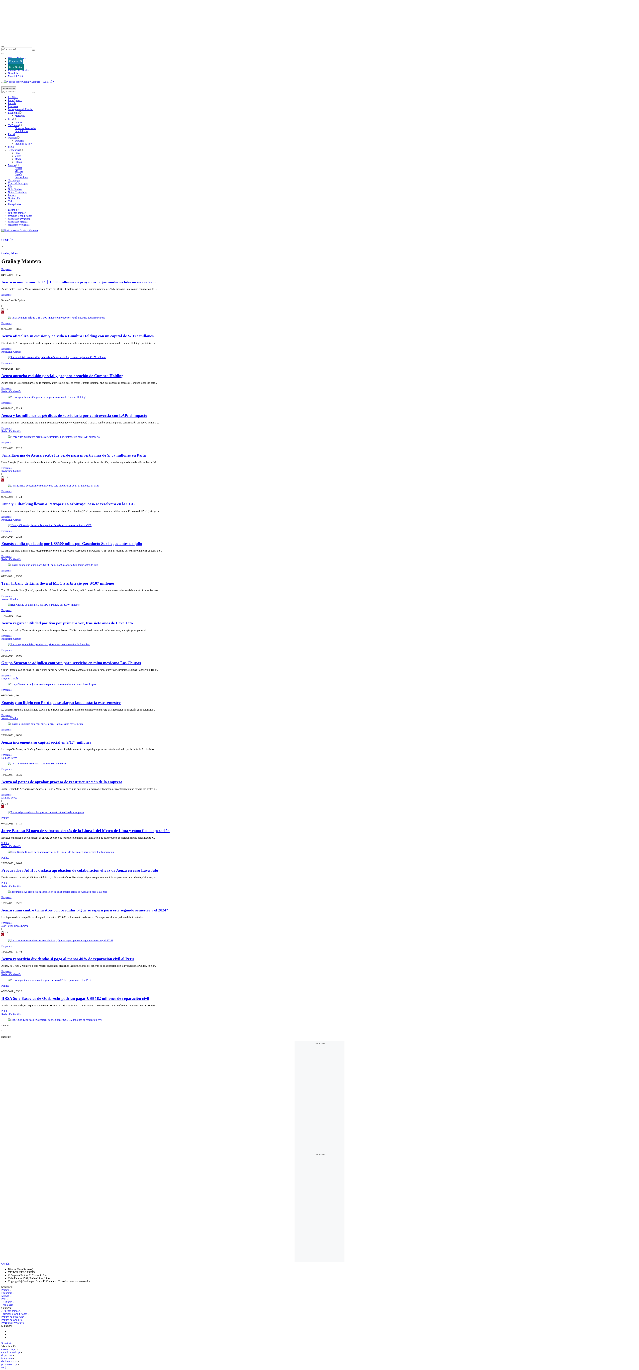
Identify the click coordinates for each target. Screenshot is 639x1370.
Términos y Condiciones (14, 1313)
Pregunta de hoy (23, 143)
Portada (12, 103)
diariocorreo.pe (9, 1361)
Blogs (11, 146)
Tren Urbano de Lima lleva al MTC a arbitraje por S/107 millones (57, 583)
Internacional (21, 177)
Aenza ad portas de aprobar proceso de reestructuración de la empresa (61, 782)
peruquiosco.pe (9, 1364)
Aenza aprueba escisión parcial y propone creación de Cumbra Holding (62, 376)
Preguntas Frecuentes (12, 1322)
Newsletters (14, 73)
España (18, 174)
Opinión (12, 137)
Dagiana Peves (9, 757)
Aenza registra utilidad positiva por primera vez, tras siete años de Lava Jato (67, 623)
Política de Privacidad (12, 1316)
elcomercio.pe (8, 1349)
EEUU (18, 168)
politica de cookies (17, 221)
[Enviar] (33, 50)
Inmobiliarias (21, 131)
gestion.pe (13, 209)
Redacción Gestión (11, 351)
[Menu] (2, 46)
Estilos (18, 162)
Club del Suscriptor (18, 183)
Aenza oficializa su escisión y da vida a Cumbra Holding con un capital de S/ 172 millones (77, 336)
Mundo (12, 165)
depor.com (6, 1355)
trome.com (6, 1358)
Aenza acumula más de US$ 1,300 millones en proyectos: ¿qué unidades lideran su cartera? (78, 282)
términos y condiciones (20, 215)
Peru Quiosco (15, 100)
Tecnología (14, 180)
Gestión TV (14, 198)
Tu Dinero (13, 125)
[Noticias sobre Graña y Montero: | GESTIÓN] (29, 81)
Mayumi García (9, 678)
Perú (10, 119)
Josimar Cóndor (9, 599)
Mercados (20, 115)
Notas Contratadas (17, 192)
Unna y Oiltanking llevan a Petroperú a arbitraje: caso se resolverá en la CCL (68, 504)
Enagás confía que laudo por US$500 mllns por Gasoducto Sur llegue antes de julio (71, 543)
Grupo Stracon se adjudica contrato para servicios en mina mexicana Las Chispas (71, 663)
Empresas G (15, 61)
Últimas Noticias (16, 58)
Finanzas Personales (18, 70)
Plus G (11, 134)
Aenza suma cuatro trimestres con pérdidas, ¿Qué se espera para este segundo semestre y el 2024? (84, 910)
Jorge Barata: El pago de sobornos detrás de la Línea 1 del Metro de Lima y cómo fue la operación (85, 830)
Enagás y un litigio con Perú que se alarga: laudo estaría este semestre (61, 702)
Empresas (13, 64)
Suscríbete (6, 1343)
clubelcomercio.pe (10, 1352)
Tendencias (14, 150)
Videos (11, 201)
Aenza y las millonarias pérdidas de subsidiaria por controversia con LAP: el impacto (74, 415)
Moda (18, 159)
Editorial (19, 140)
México (19, 171)
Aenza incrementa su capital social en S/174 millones (46, 742)
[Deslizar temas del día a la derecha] (2, 82)
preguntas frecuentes (18, 224)
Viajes (18, 156)
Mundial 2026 (15, 76)
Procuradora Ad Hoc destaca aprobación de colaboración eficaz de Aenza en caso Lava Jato (79, 870)
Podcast (12, 195)
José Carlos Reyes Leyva (14, 925)
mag (3, 1367)
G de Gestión (16, 67)
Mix (10, 186)
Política (18, 122)
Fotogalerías (14, 204)
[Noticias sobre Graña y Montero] (19, 230)
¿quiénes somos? (17, 212)
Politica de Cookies (11, 1319)
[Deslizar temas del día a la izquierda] (2, 53)
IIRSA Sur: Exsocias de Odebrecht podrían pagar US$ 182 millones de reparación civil (75, 998)
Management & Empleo (20, 109)
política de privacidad (19, 218)
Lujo (17, 153)
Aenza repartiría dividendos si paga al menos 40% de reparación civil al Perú (67, 959)
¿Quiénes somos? (10, 1310)
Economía (13, 112)
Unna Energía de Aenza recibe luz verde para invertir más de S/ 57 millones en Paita (73, 455)
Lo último (13, 97)
